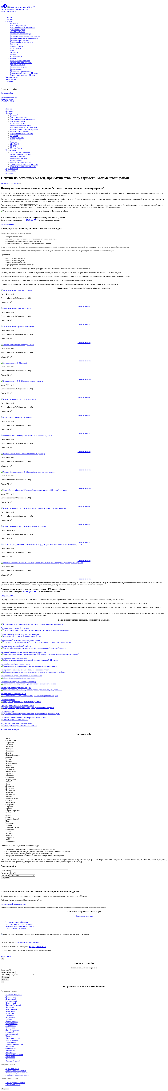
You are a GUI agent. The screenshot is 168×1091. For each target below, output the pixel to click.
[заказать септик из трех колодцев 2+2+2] (17, 326)
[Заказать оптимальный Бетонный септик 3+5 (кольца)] (23, 454)
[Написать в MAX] (20, 7)
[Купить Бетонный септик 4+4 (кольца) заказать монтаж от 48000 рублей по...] (34, 490)
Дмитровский (10, 997)
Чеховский (9, 1013)
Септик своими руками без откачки (15, 628)
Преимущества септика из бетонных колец (17, 706)
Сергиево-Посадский (13, 995)
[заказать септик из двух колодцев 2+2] (16, 290)
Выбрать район (7, 93)
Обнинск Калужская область (16, 1073)
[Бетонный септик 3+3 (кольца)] (14, 363)
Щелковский (10, 1051)
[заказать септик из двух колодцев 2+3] (16, 308)
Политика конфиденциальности (13, 904)
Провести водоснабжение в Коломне (19, 926)
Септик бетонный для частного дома (15, 664)
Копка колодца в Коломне (15, 928)
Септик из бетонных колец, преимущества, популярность (23, 652)
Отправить (5, 878)
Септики (8, 21)
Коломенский (10, 1042)
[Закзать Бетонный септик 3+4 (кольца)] (17, 417)
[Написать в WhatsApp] (2, 7)
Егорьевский (10, 1026)
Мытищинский (11, 1001)
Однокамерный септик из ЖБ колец (24, 73)
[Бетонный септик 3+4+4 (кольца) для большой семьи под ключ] (26, 435)
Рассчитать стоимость (9, 183)
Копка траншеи (16, 69)
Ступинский (10, 1028)
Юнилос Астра (16, 56)
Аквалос (13, 50)
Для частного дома (17, 30)
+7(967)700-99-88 (7, 101)
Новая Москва (11, 1009)
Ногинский (9, 1007)
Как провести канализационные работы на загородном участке (25, 670)
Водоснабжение (11, 77)
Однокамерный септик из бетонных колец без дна (20, 640)
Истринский (10, 1017)
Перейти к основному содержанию (14, 9)
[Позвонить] (36, 7)
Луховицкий (10, 1059)
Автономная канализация (20, 61)
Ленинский (9, 1046)
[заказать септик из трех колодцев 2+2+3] (17, 345)
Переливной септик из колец (21, 42)
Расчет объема (15, 48)
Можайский (10, 1057)
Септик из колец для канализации (14, 658)
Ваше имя (5, 871)
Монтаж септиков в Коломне (16, 922)
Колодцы (9, 19)
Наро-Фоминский (12, 1030)
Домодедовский (11, 1022)
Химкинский (10, 1003)
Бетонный (14, 23)
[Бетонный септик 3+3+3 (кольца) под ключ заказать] (22, 381)
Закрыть (5, 979)
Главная (8, 17)
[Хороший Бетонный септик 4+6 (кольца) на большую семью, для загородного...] (42, 563)
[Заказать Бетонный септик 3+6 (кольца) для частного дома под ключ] (28, 472)
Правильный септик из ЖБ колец (23, 75)
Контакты (9, 81)
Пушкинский (10, 999)
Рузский (8, 1020)
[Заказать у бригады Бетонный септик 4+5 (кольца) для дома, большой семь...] (41, 545)
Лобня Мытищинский (14, 1055)
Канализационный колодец (20, 34)
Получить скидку (8, 224)
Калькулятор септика (9, 11)
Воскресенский (11, 1024)
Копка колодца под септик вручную (24, 38)
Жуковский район (12, 1069)
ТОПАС (13, 54)
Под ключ (14, 44)
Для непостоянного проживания (22, 28)
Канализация (10, 59)
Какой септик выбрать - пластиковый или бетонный (21, 676)
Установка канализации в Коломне (19, 924)
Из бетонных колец (17, 32)
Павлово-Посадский (13, 1005)
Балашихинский (11, 1040)
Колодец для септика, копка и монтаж (25, 36)
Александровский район (15, 1083)
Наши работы (10, 79)
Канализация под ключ (19, 67)
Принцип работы (17, 46)
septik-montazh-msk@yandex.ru (27, 942)
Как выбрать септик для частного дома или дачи (20, 634)
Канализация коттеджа (10, 729)
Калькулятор (6, 956)
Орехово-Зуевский (12, 1061)
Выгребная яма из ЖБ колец (21, 63)
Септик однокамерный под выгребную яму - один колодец (24, 718)
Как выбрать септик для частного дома (16, 688)
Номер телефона (8, 873)
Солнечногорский (12, 1038)
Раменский (9, 1015)
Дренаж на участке (17, 65)
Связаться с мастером (84, 916)
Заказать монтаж (84, 306)
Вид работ (5, 875)
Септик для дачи (7, 712)
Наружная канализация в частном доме (16, 724)
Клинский (9, 1036)
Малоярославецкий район (15, 1071)
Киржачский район (12, 1085)
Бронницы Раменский (14, 1044)
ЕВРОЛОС (14, 52)
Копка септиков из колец (19, 40)
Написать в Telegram (9, 105)
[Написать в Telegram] (5, 7)
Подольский (10, 1011)
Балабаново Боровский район (17, 1075)
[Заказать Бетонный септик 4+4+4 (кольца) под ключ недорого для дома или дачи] (33, 508)
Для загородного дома (18, 26)
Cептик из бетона (8, 700)
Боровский (9, 1032)
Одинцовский (10, 1048)
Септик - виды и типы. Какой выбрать (16, 646)
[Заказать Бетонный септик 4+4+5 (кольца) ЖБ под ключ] (23, 526)
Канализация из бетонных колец (13, 694)
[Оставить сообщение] (34, 7)
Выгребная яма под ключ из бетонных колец (18, 682)
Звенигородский (11, 1034)
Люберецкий (10, 1053)
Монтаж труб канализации (20, 71)
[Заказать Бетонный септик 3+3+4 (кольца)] (18, 399)
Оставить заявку (7, 99)
